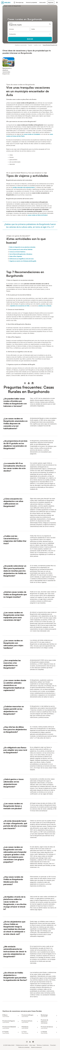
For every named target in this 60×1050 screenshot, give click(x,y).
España (30, 45)
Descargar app (19, 2)
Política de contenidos (23, 1047)
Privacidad (53, 1045)
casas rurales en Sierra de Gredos (37, 215)
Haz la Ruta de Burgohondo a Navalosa (20, 254)
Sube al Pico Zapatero (15, 256)
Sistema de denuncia (36, 1047)
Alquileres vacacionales (21, 45)
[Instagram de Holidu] (26, 1041)
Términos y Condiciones (43, 1045)
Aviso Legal (32, 1045)
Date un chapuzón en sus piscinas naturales (22, 247)
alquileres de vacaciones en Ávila (19, 306)
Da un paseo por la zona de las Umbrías (20, 249)
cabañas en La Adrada (44, 306)
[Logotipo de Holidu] (7, 2)
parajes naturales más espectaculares (24, 187)
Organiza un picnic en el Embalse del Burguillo (22, 261)
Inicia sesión (42, 2)
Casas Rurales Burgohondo (50, 45)
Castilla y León (37, 45)
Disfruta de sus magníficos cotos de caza (21, 258)
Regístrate (50, 2)
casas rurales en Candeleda (32, 134)
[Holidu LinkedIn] (30, 1041)
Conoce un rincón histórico (17, 252)
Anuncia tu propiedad (31, 2)
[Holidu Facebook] (33, 1041)
